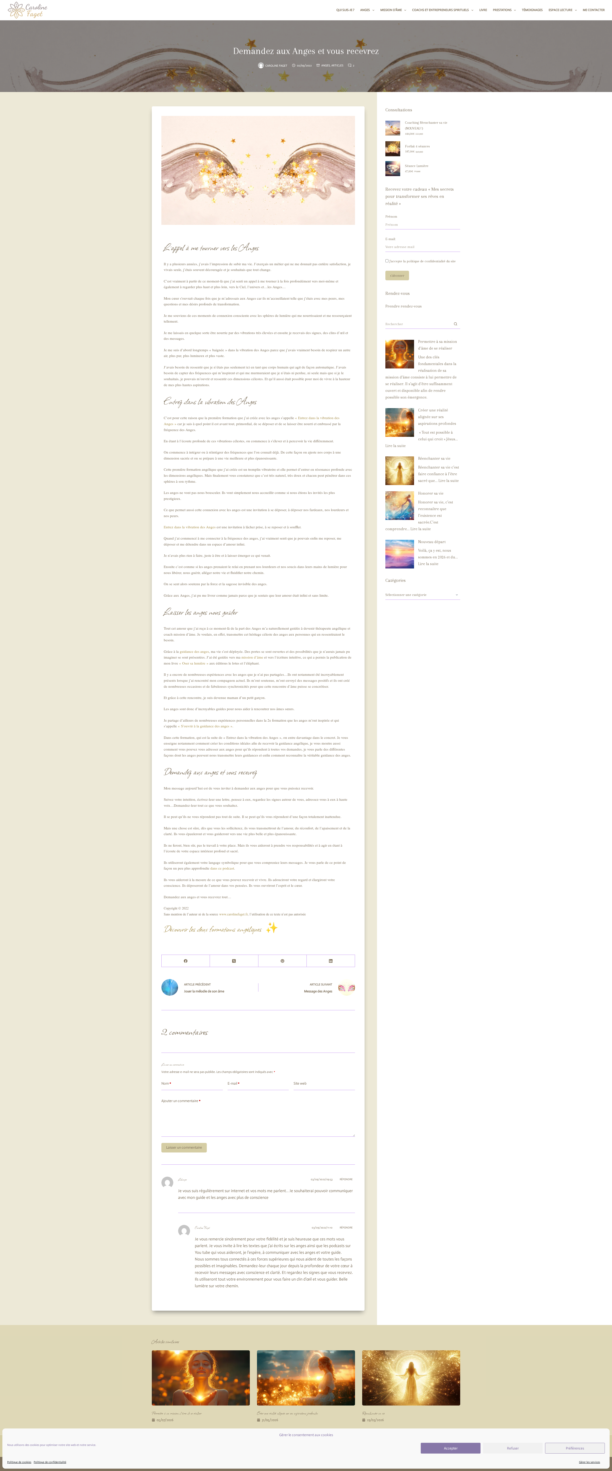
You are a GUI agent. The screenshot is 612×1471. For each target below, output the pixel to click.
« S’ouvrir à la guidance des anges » (205, 726)
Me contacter (594, 10)
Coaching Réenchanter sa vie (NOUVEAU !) (426, 125)
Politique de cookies (19, 1462)
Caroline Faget (202, 1227)
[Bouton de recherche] (455, 324)
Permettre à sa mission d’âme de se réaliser (177, 1413)
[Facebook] (186, 961)
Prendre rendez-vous (403, 306)
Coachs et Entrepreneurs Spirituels (440, 10)
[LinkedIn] (331, 961)
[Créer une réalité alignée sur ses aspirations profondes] (399, 422)
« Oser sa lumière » (193, 663)
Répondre (346, 1179)
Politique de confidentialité (50, 1462)
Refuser (513, 1448)
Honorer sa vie (430, 493)
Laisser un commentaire (184, 1147)
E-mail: (390, 239)
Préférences (575, 1448)
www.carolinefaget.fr (233, 914)
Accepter (451, 1448)
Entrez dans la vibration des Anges (190, 527)
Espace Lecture (560, 10)
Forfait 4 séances (417, 146)
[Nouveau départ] (399, 554)
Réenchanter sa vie (434, 458)
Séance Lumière (416, 166)
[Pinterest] (282, 961)
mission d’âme (252, 657)
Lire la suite (395, 445)
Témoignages (532, 10)
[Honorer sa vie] (399, 505)
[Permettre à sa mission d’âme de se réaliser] (399, 354)
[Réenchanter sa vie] (399, 470)
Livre (483, 10)
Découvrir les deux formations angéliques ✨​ (221, 928)
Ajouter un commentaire (181, 1101)
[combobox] (418, 324)
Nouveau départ (432, 542)
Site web (300, 1083)
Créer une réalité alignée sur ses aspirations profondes (437, 417)
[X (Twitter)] (234, 961)
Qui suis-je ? (345, 10)
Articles (337, 65)
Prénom (391, 216)
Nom (166, 1083)
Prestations (502, 10)
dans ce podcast (222, 868)
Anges (365, 10)
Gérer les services (589, 1462)
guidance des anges (194, 651)
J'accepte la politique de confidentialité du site (422, 261)
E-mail (234, 1083)
